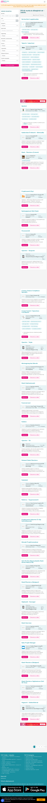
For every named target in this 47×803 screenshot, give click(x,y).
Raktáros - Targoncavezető (30, 500)
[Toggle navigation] (44, 2)
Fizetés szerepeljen (5, 58)
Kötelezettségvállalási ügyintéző (11, 760)
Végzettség (3, 33)
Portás (6, 763)
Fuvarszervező (26, 403)
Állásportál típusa (5, 53)
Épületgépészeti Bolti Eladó (30, 211)
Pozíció (2, 43)
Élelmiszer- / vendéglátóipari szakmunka (34, 765)
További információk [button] (6, 801)
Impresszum (3, 778)
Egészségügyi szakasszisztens (11, 765)
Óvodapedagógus (10, 770)
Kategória (3, 23)
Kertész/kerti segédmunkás (30, 19)
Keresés (2, 13)
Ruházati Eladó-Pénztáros (30, 460)
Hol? (2, 18)
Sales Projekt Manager (29, 643)
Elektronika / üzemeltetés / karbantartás (34, 762)
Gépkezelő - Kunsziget (28, 602)
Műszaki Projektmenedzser (30, 542)
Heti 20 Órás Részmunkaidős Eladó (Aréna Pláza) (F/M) (33, 561)
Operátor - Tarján (27, 342)
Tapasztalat (3, 48)
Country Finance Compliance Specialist (31, 291)
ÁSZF (13, 795)
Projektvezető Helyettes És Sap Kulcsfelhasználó (31, 520)
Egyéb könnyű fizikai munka (32, 759)
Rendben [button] (41, 799)
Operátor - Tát (26, 440)
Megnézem (24, 37)
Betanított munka (29, 758)
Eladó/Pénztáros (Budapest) (30, 582)
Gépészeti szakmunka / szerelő (32, 769)
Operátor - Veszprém (28, 250)
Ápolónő (24, 106)
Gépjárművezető (29, 766)
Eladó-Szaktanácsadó (28, 383)
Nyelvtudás (3, 28)
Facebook (31, 795)
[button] (2, 800)
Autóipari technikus (30, 768)
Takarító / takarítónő (28, 43)
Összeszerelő (26, 231)
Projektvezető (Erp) (28, 191)
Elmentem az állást (34, 37)
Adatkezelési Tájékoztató (6, 795)
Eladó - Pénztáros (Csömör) (30, 152)
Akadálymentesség (19, 795)
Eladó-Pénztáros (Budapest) (30, 662)
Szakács (24, 421)
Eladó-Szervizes (26, 623)
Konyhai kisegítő (8, 772)
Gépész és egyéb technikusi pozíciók (34, 756)
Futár (5, 773)
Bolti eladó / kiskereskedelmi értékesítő (34, 760)
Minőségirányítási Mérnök (30, 363)
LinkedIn (26, 795)
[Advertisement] (10, 75)
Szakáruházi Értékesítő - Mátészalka (33, 132)
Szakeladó (25, 480)
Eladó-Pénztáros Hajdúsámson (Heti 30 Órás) (33, 682)
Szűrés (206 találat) (9, 65)
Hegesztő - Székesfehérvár (30, 702)
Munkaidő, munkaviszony (6, 38)
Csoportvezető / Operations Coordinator (30, 311)
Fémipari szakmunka (30, 763)
